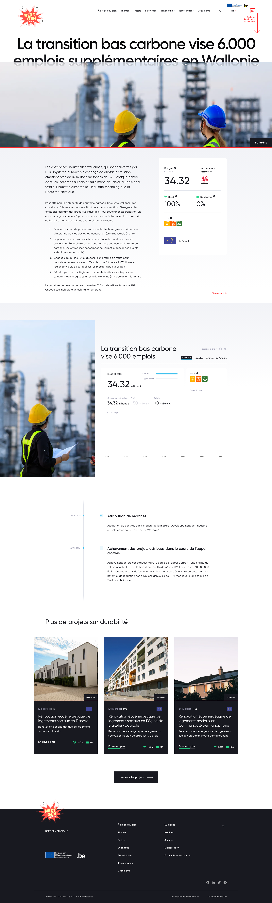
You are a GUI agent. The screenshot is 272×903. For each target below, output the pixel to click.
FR (232, 10)
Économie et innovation (177, 855)
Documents (204, 10)
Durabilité (169, 824)
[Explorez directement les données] (252, 10)
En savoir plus (46, 741)
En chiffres (150, 10)
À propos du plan (107, 10)
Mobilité (168, 832)
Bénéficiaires (168, 10)
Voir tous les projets (132, 777)
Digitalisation (171, 847)
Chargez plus (218, 293)
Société (168, 840)
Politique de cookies (217, 896)
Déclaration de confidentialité (185, 896)
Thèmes (125, 10)
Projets (137, 10)
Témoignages (186, 10)
